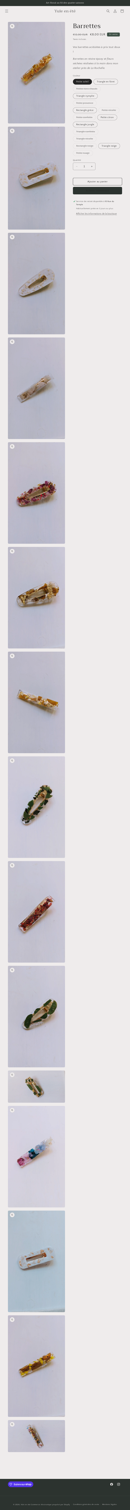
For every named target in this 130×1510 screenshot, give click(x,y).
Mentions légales (109, 1504)
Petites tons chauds (88, 89)
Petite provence (86, 104)
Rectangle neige (86, 147)
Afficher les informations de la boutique (96, 213)
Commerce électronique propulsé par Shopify (50, 1505)
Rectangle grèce (85, 110)
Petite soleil (82, 81)
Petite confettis (86, 118)
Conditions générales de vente (86, 1504)
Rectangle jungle (85, 124)
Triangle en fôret (106, 81)
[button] (6, 11)
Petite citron (107, 117)
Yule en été (25, 1505)
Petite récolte (110, 111)
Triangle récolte (86, 139)
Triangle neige (109, 146)
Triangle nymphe (85, 96)
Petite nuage (84, 154)
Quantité (77, 160)
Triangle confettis (87, 132)
